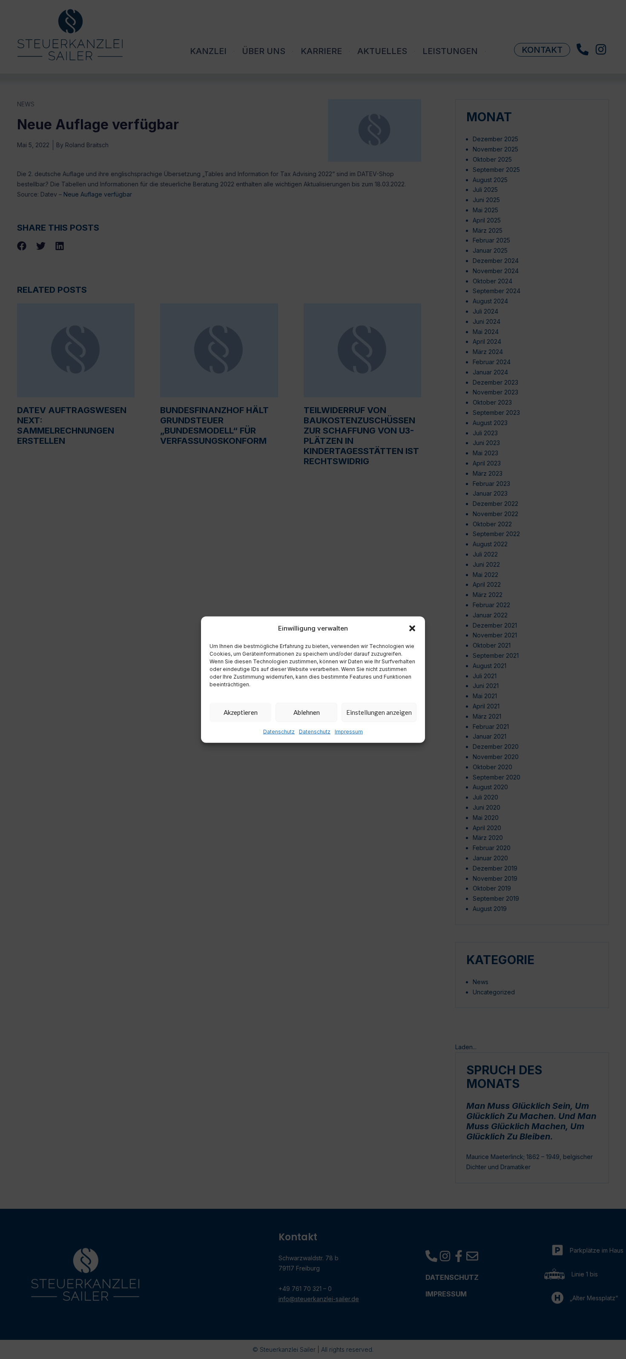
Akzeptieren (241, 712)
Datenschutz (279, 731)
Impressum (349, 731)
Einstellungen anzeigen (379, 712)
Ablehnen (306, 712)
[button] (412, 628)
